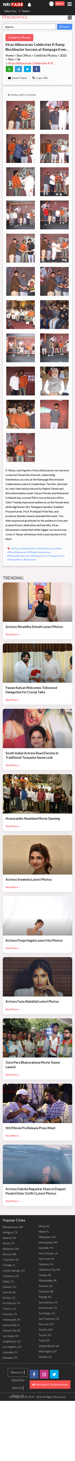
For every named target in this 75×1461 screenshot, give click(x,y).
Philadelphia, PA (48, 1280)
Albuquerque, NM (13, 1226)
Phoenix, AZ (45, 1286)
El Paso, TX (9, 1297)
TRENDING (13, 577)
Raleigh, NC (45, 1296)
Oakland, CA (46, 1264)
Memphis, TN (10, 1357)
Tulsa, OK (44, 1340)
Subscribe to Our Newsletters (51, 1384)
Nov (11, 59)
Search (66, 26)
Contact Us (17, 1426)
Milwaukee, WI (47, 1237)
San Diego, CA (47, 1313)
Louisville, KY (10, 1352)
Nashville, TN (46, 1247)
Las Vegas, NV (11, 1335)
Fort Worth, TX (11, 1303)
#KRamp (16, 548)
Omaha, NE (45, 1275)
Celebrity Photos (19, 37)
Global (25, 10)
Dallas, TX (8, 1281)
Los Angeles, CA (12, 1346)
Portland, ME (46, 1291)
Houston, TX (10, 1314)
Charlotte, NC (11, 1259)
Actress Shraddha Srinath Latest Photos (34, 627)
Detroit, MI (9, 1292)
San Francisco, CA (49, 1318)
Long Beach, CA (12, 1341)
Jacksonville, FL (11, 1325)
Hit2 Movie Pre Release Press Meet (30, 1128)
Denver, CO (9, 1286)
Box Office (24, 55)
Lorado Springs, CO (14, 1270)
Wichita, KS (45, 1356)
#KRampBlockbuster (18, 555)
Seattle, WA (46, 1329)
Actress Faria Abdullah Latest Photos (32, 1001)
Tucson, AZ (45, 1335)
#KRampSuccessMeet (50, 548)
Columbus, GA (11, 1276)
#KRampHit (30, 559)
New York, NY (46, 1258)
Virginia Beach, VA (49, 1345)
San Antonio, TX (48, 1307)
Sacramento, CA (48, 1302)
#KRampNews (15, 559)
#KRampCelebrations (39, 552)
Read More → (13, 634)
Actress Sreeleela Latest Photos (29, 879)
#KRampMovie (29, 548)
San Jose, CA (46, 1324)
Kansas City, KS (11, 1330)
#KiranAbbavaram (17, 552)
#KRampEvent (39, 555)
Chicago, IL (9, 1265)
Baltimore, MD (11, 1248)
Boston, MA (9, 1254)
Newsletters (18, 1457)
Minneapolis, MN (48, 1242)
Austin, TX (8, 1243)
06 (18, 59)
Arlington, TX (10, 1232)
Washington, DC (48, 1351)
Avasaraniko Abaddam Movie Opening (33, 818)
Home (9, 55)
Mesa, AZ (44, 1226)
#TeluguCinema (56, 555)
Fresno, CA (9, 1308)
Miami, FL (44, 1231)
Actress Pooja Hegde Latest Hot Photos (34, 940)
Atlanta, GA (9, 1237)
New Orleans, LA (48, 1253)
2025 (63, 55)
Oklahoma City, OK (49, 1269)
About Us (17, 1372)
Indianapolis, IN (11, 1319)
